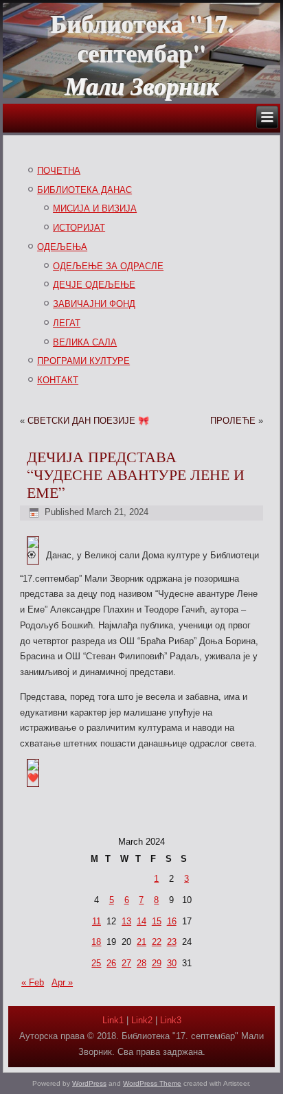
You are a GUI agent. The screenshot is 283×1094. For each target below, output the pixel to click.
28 (141, 963)
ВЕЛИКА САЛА (85, 342)
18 (96, 942)
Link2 (141, 1020)
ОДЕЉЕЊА (62, 247)
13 (126, 921)
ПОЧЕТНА (58, 171)
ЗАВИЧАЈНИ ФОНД (94, 304)
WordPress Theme (152, 1083)
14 (141, 921)
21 (141, 942)
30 (172, 963)
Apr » (62, 982)
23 (172, 942)
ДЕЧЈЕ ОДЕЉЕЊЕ (94, 285)
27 (126, 963)
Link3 (170, 1020)
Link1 (113, 1020)
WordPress (89, 1083)
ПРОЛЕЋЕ (233, 420)
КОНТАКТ (57, 380)
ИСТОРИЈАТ (79, 228)
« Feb (32, 982)
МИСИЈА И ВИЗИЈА (95, 208)
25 (96, 963)
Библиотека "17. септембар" (142, 37)
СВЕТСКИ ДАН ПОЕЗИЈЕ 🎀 (88, 420)
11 (96, 921)
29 (156, 963)
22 (156, 942)
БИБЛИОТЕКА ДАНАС (84, 190)
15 (156, 921)
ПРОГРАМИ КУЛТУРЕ (83, 361)
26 (111, 963)
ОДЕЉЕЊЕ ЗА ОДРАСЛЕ (108, 266)
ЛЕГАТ (66, 323)
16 (172, 921)
